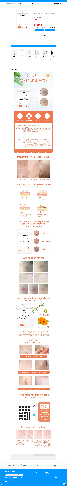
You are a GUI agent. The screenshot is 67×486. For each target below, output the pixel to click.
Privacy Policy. (20, 477)
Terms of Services (15, 477)
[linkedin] (40, 17)
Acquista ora (50, 29)
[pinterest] (37, 17)
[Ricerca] (20, 3)
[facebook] (34, 17)
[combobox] (13, 3)
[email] (39, 17)
